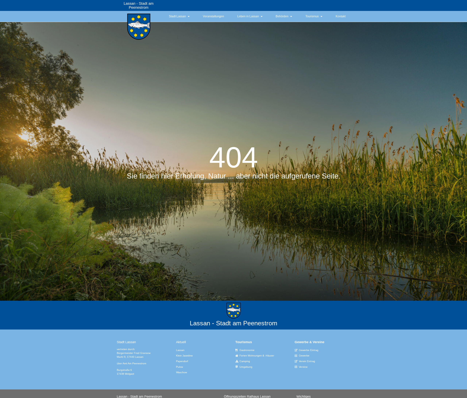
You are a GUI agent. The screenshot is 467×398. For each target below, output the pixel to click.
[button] (8, 390)
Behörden (282, 16)
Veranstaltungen (213, 16)
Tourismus (312, 16)
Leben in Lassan (248, 16)
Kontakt (341, 16)
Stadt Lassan (177, 16)
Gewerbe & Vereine (309, 342)
